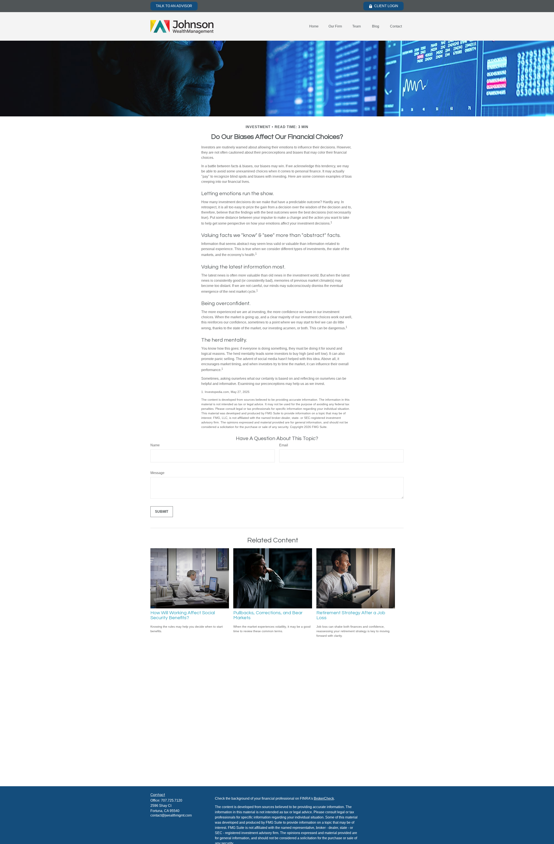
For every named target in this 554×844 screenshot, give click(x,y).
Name (155, 445)
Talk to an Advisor (174, 6)
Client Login (386, 6)
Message (157, 473)
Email (283, 445)
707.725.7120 (171, 800)
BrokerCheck (324, 798)
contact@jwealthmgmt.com (171, 815)
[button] (314, 26)
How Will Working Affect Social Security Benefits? (182, 615)
